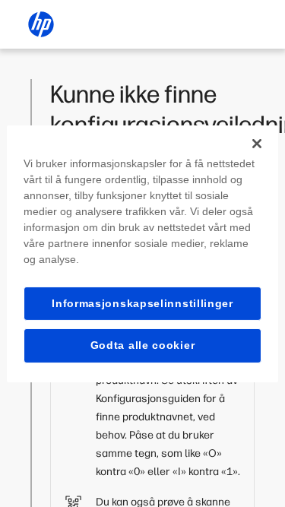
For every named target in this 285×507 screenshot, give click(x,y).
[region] (142, 253)
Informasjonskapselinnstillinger (142, 302)
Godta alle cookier (142, 345)
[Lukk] (257, 143)
